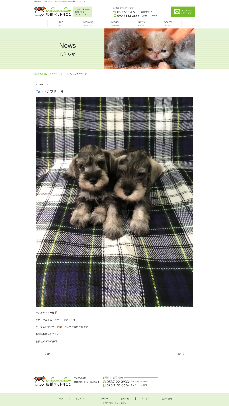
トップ (60, 24)
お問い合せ (167, 398)
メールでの (186, 11)
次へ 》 (181, 353)
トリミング (87, 24)
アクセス (168, 24)
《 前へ (47, 353)
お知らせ (141, 24)
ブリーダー (114, 24)
